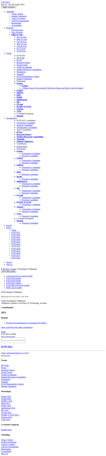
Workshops (21, 72)
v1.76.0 (25, 353)
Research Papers (23, 62)
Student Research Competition (29, 69)
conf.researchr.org (13, 353)
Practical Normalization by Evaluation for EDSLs (26, 323)
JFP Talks (20, 58)
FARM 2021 (6, 399)
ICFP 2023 (15, 242)
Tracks (9, 53)
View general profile (8, 336)
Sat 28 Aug (21, 51)
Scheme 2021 (6, 417)
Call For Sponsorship (20, 21)
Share (3, 332)
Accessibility (16, 25)
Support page (5, 355)
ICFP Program (17, 30)
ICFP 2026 (15, 235)
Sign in (9, 262)
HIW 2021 (5, 403)
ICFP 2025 (15, 237)
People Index (22, 146)
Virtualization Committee (27, 127)
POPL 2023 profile (14, 288)
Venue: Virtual (17, 14)
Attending (10, 11)
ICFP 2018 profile (13, 278)
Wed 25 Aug (22, 44)
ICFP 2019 (15, 251)
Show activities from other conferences (17, 327)
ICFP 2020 (15, 249)
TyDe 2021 (5, 420)
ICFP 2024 (15, 239)
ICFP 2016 (15, 258)
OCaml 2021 (6, 413)
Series (13, 230)
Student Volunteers (19, 16)
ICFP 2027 (15, 232)
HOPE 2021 (6, 406)
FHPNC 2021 (7, 401)
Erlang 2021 (6, 396)
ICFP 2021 (5, 269)
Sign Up (4, 454)
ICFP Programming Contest (28, 76)
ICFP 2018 (15, 253)
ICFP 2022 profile (13, 283)
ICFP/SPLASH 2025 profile (17, 285)
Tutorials (20, 74)
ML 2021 (5, 410)
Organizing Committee (26, 123)
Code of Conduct (18, 18)
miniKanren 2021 (8, 408)
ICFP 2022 (15, 244)
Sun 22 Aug (21, 37)
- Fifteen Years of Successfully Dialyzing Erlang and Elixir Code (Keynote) (52, 88)
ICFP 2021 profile (8, 272)
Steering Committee (25, 125)
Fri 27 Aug (21, 49)
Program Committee (30, 156)
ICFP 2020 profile (13, 281)
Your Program (17, 32)
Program (9, 28)
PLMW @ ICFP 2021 (10, 415)
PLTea (19, 60)
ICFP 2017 (15, 255)
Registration (16, 23)
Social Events (22, 65)
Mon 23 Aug (22, 39)
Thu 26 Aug (21, 46)
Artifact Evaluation (24, 67)
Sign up (9, 264)
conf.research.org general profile (19, 276)
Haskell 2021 (6, 430)
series (13, 269)
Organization (11, 118)
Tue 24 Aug (21, 42)
